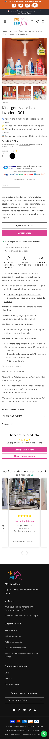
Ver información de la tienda (17, 251)
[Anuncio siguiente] (44, 12)
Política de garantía (13, 642)
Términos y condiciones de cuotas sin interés (21, 655)
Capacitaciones (12, 684)
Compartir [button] (8, 424)
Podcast (8, 678)
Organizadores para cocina (30, 31)
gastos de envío (24, 144)
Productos (13, 31)
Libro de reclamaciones (15, 648)
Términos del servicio (13, 734)
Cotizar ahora (24, 233)
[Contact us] (44, 734)
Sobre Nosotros (12, 630)
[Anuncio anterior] (4, 12)
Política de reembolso (36, 730)
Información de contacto (16, 730)
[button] (5, 21)
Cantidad (5, 185)
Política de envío (29, 734)
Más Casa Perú (18, 726)
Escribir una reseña (24, 449)
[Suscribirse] (41, 700)
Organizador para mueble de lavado (24, 294)
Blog (7, 673)
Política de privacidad (35, 726)
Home (4, 31)
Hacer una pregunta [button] (24, 456)
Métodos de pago (13, 636)
